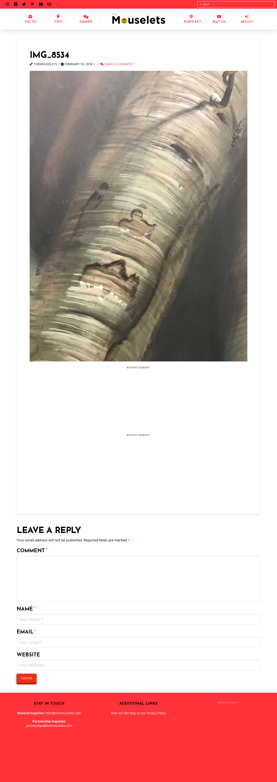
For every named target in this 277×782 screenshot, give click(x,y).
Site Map (130, 713)
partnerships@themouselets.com (49, 726)
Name (26, 609)
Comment (32, 551)
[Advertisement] (116, 401)
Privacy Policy (156, 713)
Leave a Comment (118, 64)
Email (26, 632)
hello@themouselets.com (63, 713)
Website (28, 655)
